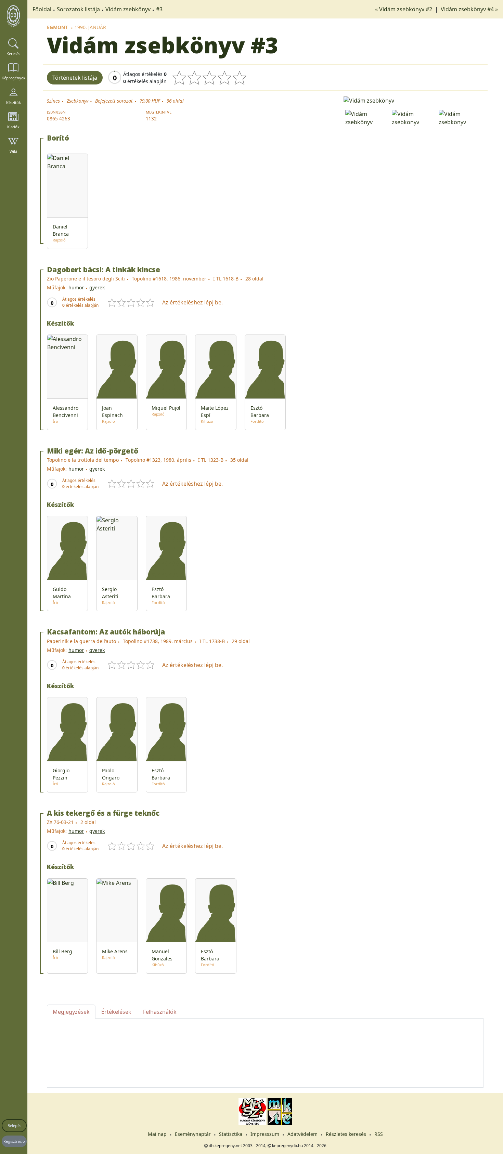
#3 (159, 9)
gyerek (97, 287)
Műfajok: (57, 287)
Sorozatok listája (78, 9)
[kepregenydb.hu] (13, 16)
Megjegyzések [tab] (71, 1011)
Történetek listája (74, 77)
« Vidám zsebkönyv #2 (404, 9)
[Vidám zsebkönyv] (413, 100)
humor (76, 287)
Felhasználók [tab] (160, 1011)
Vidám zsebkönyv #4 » (469, 9)
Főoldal (42, 9)
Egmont (57, 27)
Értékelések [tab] (116, 1011)
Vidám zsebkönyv (128, 9)
